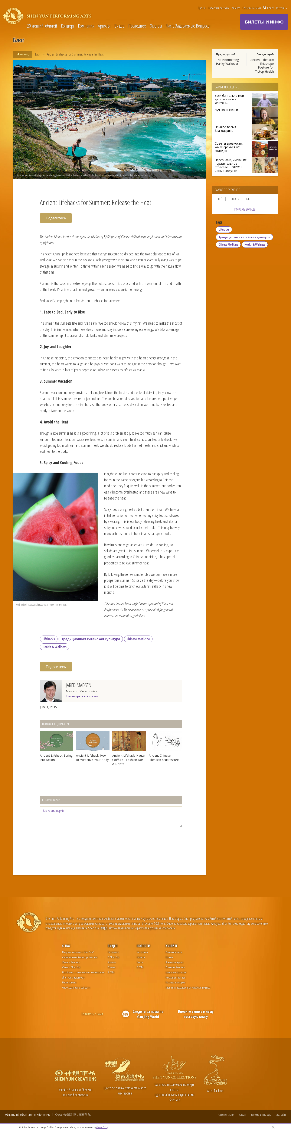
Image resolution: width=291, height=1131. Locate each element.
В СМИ (111, 972)
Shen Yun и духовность (73, 977)
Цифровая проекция (176, 972)
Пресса (202, 8)
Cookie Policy (102, 1127)
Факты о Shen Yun (71, 967)
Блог (38, 54)
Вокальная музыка (174, 962)
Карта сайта (281, 1114)
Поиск (270, 8)
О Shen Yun (113, 957)
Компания (86, 26)
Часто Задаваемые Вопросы (188, 26)
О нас (66, 945)
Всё (220, 199)
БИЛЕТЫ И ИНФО (264, 22)
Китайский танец (174, 952)
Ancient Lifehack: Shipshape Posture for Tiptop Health (262, 65)
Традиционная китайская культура (90, 639)
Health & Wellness (54, 647)
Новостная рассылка (218, 8)
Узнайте (236, 8)
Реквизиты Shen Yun (176, 977)
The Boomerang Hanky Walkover (227, 62)
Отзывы (156, 26)
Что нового (142, 952)
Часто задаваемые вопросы (76, 987)
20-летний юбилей (42, 26)
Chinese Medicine (138, 639)
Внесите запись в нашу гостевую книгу (195, 1014)
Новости (234, 199)
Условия (242, 1114)
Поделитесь (56, 217)
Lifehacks (49, 639)
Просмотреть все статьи (82, 696)
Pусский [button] (280, 8)
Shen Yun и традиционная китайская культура (188, 987)
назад (24, 54)
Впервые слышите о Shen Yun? (78, 952)
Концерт (67, 26)
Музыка (169, 957)
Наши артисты (69, 982)
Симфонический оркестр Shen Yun (80, 957)
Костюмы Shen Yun (175, 967)
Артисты (104, 26)
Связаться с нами (251, 8)
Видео (119, 26)
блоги (140, 962)
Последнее (137, 26)
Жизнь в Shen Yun (71, 962)
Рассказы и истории (175, 982)
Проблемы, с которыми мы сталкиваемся (83, 972)
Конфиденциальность (261, 1114)
